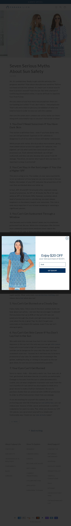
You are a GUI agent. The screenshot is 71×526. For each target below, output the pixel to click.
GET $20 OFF (52, 270)
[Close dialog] (67, 238)
